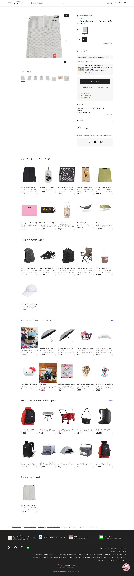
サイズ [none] (78, 39)
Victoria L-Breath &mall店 (85, 15)
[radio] (85, 31)
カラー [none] (78, 29)
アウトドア (41, 527)
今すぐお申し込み (89, 72)
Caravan (81, 18)
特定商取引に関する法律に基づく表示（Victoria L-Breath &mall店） (94, 135)
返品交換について (85, 97)
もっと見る (109, 114)
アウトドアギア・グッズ (53, 527)
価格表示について (85, 93)
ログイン (109, 3)
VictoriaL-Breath (16, 527)
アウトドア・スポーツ (30, 527)
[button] (45, 41)
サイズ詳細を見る (107, 43)
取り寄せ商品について (87, 95)
